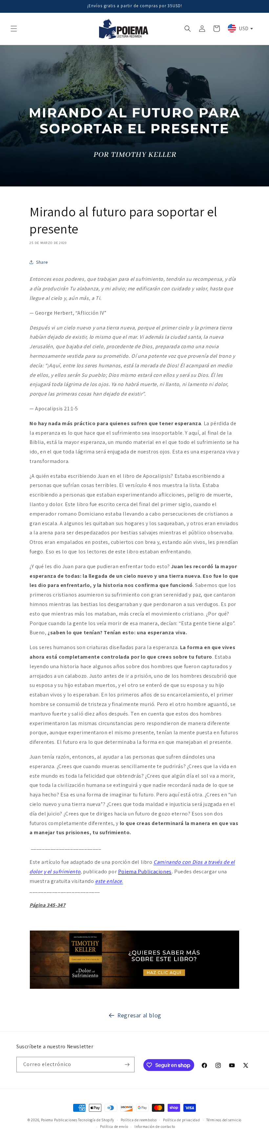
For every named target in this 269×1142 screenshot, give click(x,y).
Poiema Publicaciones (145, 871)
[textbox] (240, 28)
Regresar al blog (139, 1015)
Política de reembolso (139, 1120)
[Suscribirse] (127, 1064)
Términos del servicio (223, 1120)
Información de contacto (154, 1126)
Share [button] (42, 262)
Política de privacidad (181, 1120)
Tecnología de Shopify (96, 1120)
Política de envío (114, 1126)
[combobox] (240, 28)
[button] (14, 28)
